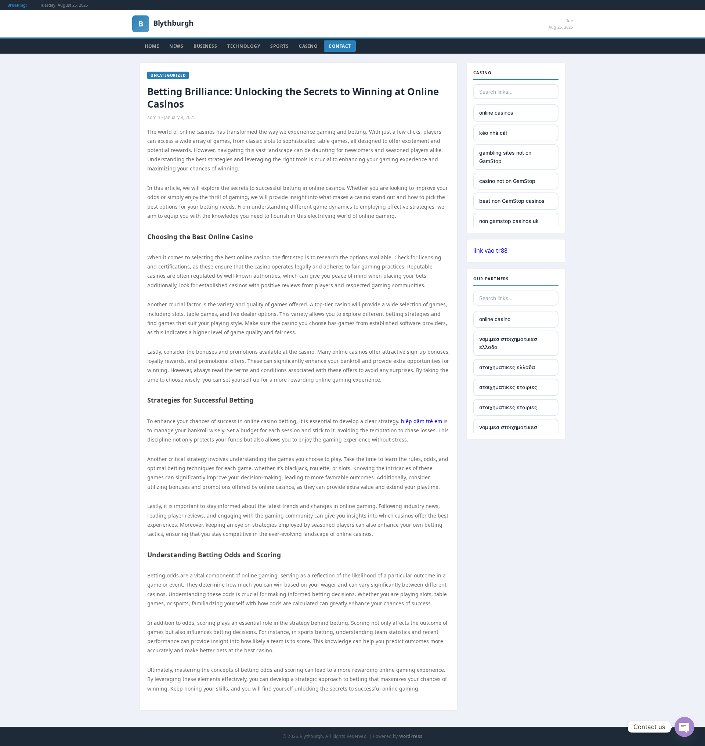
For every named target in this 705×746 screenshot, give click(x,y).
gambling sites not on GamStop (505, 156)
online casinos (496, 112)
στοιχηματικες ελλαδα (507, 367)
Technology (243, 46)
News (176, 46)
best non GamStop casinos (512, 201)
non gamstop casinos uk (509, 221)
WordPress (411, 736)
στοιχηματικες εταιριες (508, 387)
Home (152, 46)
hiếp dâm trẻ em (421, 421)
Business (205, 46)
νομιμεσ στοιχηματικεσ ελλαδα (508, 343)
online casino (494, 319)
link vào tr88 (490, 250)
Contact (340, 46)
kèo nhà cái (493, 133)
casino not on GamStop (507, 181)
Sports (279, 46)
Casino (308, 46)
